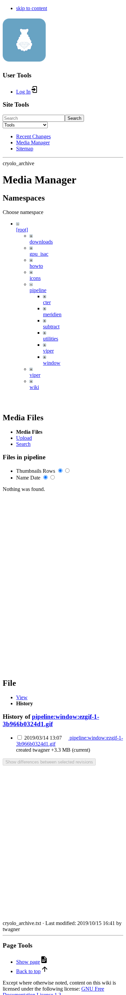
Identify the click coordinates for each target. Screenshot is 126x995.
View (22, 697)
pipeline (38, 290)
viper (48, 351)
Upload (24, 438)
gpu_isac (39, 254)
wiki (34, 387)
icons (35, 278)
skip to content (31, 8)
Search (74, 118)
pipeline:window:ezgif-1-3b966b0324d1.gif (51, 720)
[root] (22, 230)
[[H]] (24, 58)
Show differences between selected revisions (49, 762)
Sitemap (24, 148)
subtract (51, 326)
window (51, 363)
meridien (52, 314)
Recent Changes (33, 136)
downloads (41, 242)
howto (36, 266)
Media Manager (33, 142)
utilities (50, 339)
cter (47, 302)
